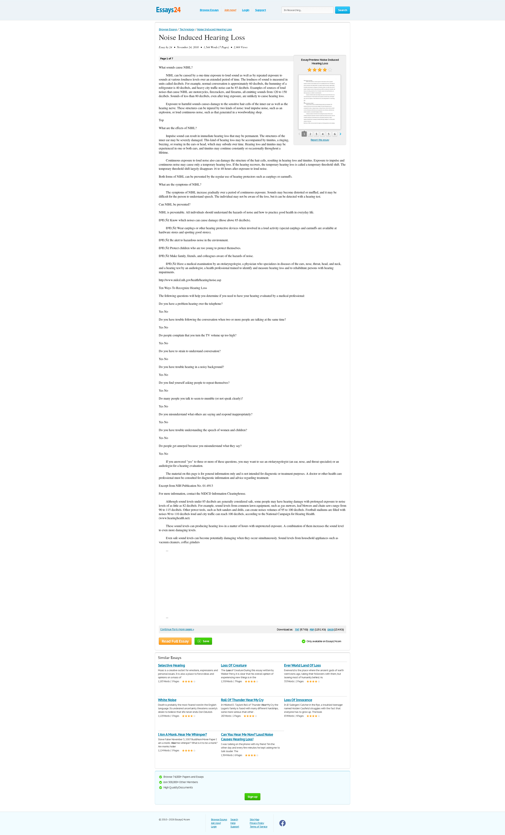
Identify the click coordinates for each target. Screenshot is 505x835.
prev (299, 134)
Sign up (252, 796)
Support (260, 10)
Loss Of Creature (233, 665)
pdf (312, 629)
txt (297, 629)
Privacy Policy (257, 823)
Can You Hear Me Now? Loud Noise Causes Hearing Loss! (247, 736)
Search (234, 819)
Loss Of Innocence (298, 700)
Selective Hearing (171, 665)
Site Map (254, 819)
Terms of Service (258, 826)
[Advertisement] (252, 583)
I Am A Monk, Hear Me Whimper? (182, 734)
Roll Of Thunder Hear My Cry (242, 700)
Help (233, 823)
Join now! (230, 10)
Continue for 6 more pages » (177, 629)
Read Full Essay (175, 641)
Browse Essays (209, 10)
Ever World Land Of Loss (302, 665)
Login (245, 10)
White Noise (167, 700)
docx (330, 629)
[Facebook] (282, 825)
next (340, 134)
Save (206, 641)
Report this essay (320, 140)
